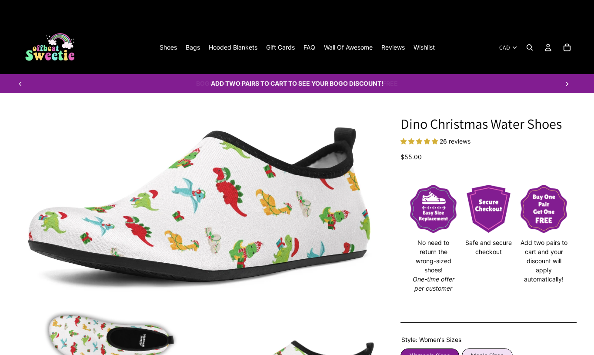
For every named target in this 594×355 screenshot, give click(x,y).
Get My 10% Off (188, 280)
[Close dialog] (503, 52)
